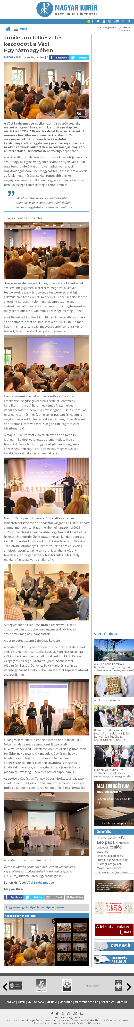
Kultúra (122, 1002)
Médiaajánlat (54, 1023)
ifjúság (123, 860)
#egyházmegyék (17, 907)
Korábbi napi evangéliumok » (117, 823)
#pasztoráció (55, 907)
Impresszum (40, 1023)
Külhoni (52, 1002)
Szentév (101, 838)
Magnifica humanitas (109, 868)
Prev (5, 987)
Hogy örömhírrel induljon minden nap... (114, 793)
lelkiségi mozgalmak (109, 864)
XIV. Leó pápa (111, 839)
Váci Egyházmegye (40, 882)
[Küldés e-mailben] (54, 898)
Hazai (8, 57)
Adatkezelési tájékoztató (88, 1023)
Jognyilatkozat (68, 1023)
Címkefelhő (104, 831)
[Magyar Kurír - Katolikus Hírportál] (67, 16)
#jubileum (37, 907)
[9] (46, 118)
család (116, 847)
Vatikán (112, 838)
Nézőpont (107, 1002)
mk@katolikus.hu (94, 1020)
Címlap (11, 1002)
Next (128, 987)
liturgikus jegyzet (107, 860)
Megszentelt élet (86, 1002)
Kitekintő (66, 1002)
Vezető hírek (105, 634)
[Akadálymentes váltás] (88, 21)
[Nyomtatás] (74, 898)
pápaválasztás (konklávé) (112, 872)
